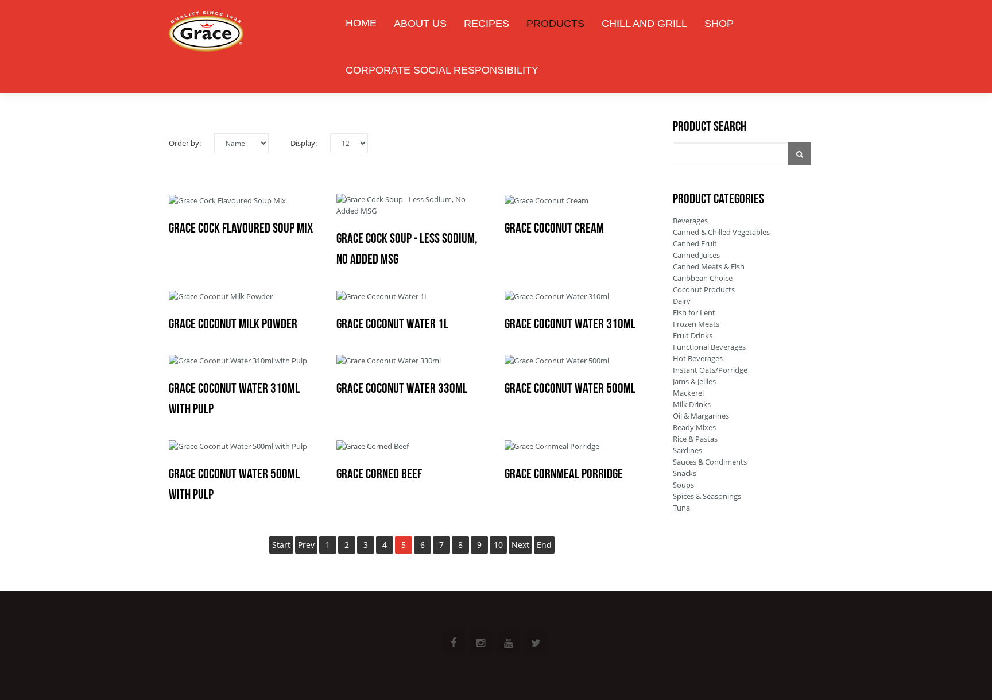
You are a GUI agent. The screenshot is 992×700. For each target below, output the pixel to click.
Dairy (682, 301)
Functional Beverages (709, 347)
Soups (683, 484)
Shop (719, 23)
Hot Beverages (698, 358)
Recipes (486, 23)
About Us (420, 23)
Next (520, 544)
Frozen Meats (696, 324)
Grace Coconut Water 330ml (401, 388)
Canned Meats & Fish (709, 266)
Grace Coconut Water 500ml (570, 388)
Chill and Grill (644, 23)
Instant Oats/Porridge (710, 370)
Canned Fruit (695, 243)
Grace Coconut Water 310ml (570, 323)
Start (281, 544)
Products (555, 23)
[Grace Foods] (206, 33)
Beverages (690, 220)
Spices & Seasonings (707, 496)
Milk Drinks (692, 404)
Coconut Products (704, 289)
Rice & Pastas (695, 439)
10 (498, 544)
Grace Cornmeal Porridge (564, 473)
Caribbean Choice (703, 278)
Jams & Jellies (694, 381)
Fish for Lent (694, 312)
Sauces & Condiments (710, 462)
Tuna (681, 507)
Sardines (687, 450)
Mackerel (688, 393)
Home (361, 23)
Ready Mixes (694, 427)
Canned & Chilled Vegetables (721, 232)
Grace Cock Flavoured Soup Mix (241, 228)
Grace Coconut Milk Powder (233, 323)
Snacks (684, 473)
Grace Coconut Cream (554, 228)
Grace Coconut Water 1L (392, 323)
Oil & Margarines (701, 416)
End (544, 544)
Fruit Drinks (692, 335)
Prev (306, 544)
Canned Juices (696, 255)
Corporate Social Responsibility (442, 70)
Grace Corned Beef (379, 473)
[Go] (799, 153)
